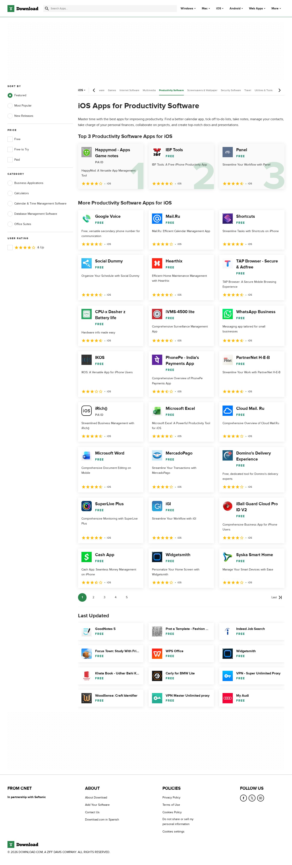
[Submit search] (46, 8)
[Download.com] (22, 8)
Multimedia (149, 90)
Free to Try (21, 149)
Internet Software (129, 90)
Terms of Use (171, 805)
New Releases (23, 116)
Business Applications (28, 183)
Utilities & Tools (264, 90)
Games (112, 90)
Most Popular (23, 105)
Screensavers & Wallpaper (202, 90)
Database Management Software (35, 214)
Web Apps (256, 8)
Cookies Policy (172, 812)
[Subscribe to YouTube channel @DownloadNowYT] (260, 798)
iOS (218, 8)
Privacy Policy (171, 797)
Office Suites (22, 224)
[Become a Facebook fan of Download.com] (243, 798)
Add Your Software (97, 805)
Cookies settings (173, 831)
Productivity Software (171, 90)
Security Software (231, 90)
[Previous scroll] (94, 90)
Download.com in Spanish (102, 820)
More (275, 8)
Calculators (21, 193)
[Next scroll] (279, 90)
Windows (187, 8)
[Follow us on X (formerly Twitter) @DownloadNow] (252, 798)
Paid (17, 159)
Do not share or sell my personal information (177, 822)
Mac (205, 8)
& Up (40, 247)
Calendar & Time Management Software (40, 203)
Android (235, 8)
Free (17, 139)
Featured (20, 95)
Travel (247, 90)
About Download (96, 797)
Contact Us (92, 812)
